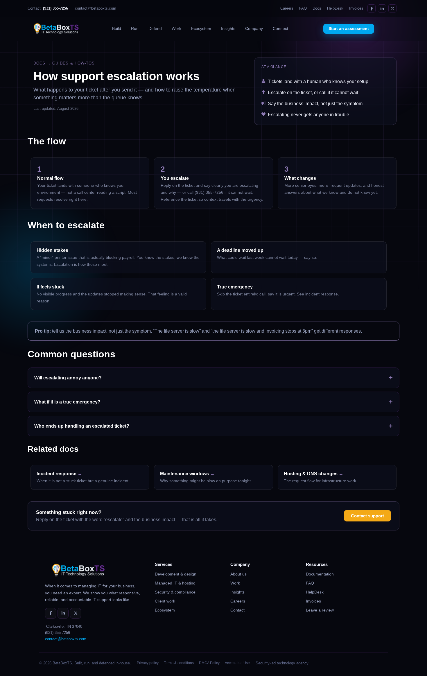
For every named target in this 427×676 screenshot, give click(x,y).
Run (135, 28)
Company (254, 28)
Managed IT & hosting (175, 583)
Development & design (175, 574)
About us (238, 574)
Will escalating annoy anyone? (213, 377)
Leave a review (320, 610)
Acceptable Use (237, 663)
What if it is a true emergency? (213, 402)
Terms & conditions (179, 663)
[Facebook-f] (371, 8)
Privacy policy (148, 663)
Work (176, 28)
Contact (48, 8)
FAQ (303, 8)
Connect (280, 28)
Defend (155, 28)
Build (116, 28)
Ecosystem (201, 28)
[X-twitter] (392, 8)
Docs (317, 8)
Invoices (356, 8)
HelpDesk (335, 8)
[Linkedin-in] (382, 8)
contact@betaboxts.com (95, 8)
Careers (286, 8)
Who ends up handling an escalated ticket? (213, 426)
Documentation (320, 574)
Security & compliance (175, 592)
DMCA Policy (209, 663)
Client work (165, 601)
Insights (228, 28)
